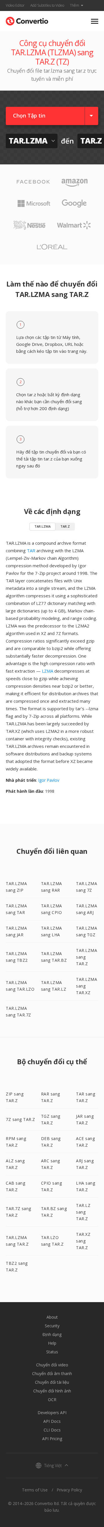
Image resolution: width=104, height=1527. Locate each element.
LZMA (47, 671)
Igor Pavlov (48, 780)
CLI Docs (52, 1430)
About (52, 1317)
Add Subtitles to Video (47, 5)
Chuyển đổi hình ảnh (52, 1391)
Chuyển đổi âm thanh (52, 1373)
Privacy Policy (69, 1490)
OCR (52, 1399)
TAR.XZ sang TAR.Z (83, 1240)
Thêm (74, 5)
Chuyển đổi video (52, 1365)
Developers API (52, 1412)
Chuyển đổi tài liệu (52, 1382)
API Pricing (52, 1438)
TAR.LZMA (42, 526)
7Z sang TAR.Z (20, 1119)
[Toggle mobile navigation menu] (94, 21)
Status (52, 1352)
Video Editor (15, 5)
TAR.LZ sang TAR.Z (83, 1212)
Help (52, 1343)
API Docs (52, 1421)
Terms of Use (35, 1490)
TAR (31, 550)
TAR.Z (65, 526)
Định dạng (52, 1334)
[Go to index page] (27, 20)
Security (52, 1325)
